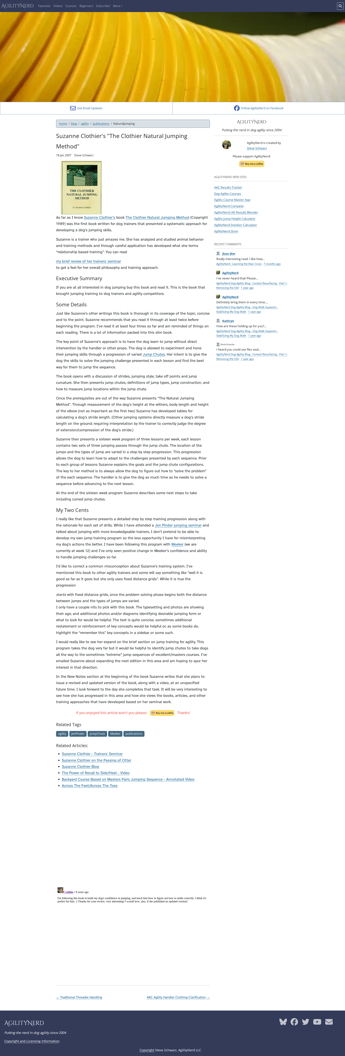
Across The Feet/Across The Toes (90, 785)
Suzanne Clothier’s (99, 217)
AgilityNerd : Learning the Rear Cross (238, 264)
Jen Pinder (164, 525)
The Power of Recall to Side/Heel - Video (96, 772)
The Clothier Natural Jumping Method (157, 217)
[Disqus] (133, 837)
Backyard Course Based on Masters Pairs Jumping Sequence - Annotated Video (128, 779)
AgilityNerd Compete (229, 206)
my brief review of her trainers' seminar (88, 261)
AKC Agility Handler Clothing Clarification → (178, 997)
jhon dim (228, 254)
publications (101, 124)
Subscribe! (103, 6)
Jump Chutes (154, 354)
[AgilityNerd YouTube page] (317, 1023)
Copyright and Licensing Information (31, 1041)
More (116, 6)
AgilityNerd (17, 6)
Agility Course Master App (232, 199)
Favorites (44, 6)
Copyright (147, 1050)
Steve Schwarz (257, 148)
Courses (71, 6)
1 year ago (247, 287)
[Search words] (340, 6)
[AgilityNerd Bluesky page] (283, 1023)
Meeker (177, 544)
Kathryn (228, 321)
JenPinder (77, 734)
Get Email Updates (89, 108)
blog (74, 124)
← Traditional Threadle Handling (79, 997)
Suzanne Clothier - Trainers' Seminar (92, 753)
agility (85, 124)
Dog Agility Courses (227, 193)
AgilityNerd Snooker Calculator (235, 225)
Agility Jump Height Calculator (235, 218)
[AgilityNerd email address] (329, 1023)
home (63, 124)
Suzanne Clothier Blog (80, 766)
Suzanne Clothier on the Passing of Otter (96, 760)
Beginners (86, 6)
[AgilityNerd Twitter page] (305, 1023)
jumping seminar (188, 525)
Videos (58, 6)
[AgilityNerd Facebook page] (294, 1023)
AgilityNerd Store (226, 231)
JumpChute (97, 734)
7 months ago (272, 264)
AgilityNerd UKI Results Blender (236, 212)
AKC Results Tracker (228, 187)
